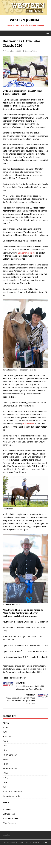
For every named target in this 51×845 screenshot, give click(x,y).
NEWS (5, 759)
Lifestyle (6, 750)
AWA (5, 732)
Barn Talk (7, 736)
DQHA (5, 741)
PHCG (5, 777)
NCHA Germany (10, 755)
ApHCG (6, 723)
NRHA (5, 764)
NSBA (5, 773)
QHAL (5, 782)
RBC (5, 787)
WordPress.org (9, 823)
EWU (5, 745)
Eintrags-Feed (9, 814)
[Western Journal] (23, 13)
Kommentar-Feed (10, 818)
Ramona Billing (31, 51)
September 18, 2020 (13, 51)
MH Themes (42, 842)
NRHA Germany (10, 768)
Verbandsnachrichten (12, 796)
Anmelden (7, 809)
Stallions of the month (12, 791)
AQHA (5, 727)
